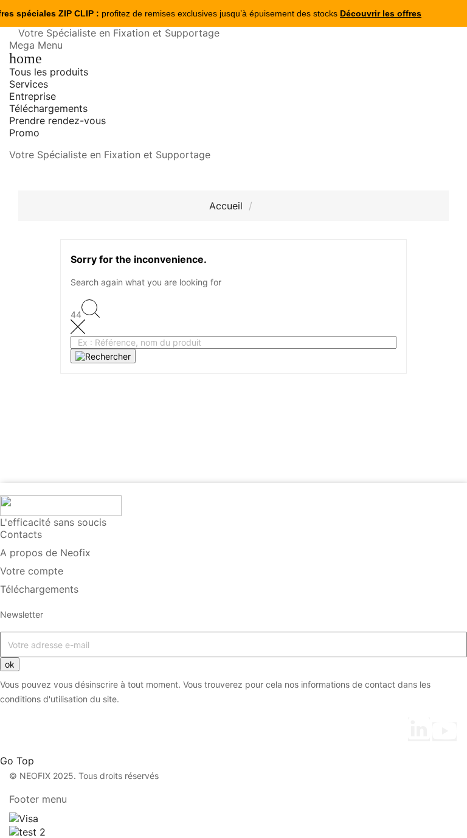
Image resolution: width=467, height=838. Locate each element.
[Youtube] (444, 731)
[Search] (103, 356)
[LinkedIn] (419, 729)
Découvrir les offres (380, 13)
